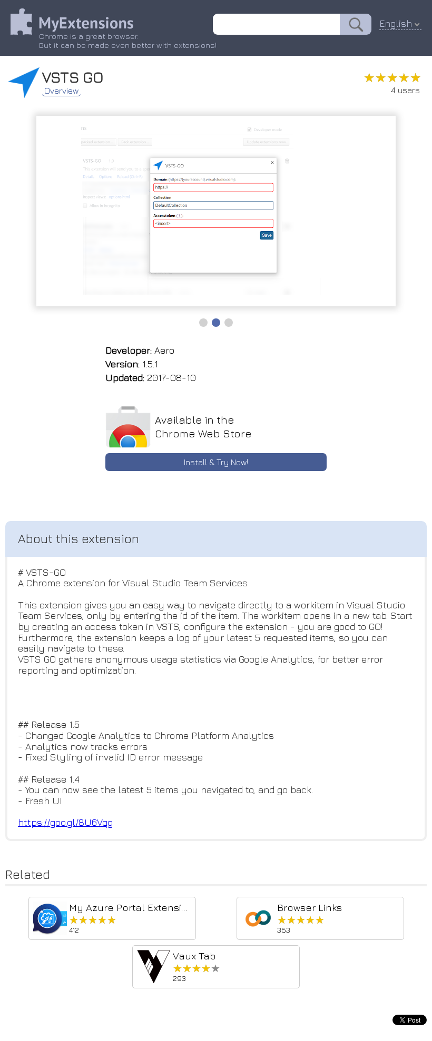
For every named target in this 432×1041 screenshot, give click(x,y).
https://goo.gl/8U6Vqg (65, 822)
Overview (61, 90)
